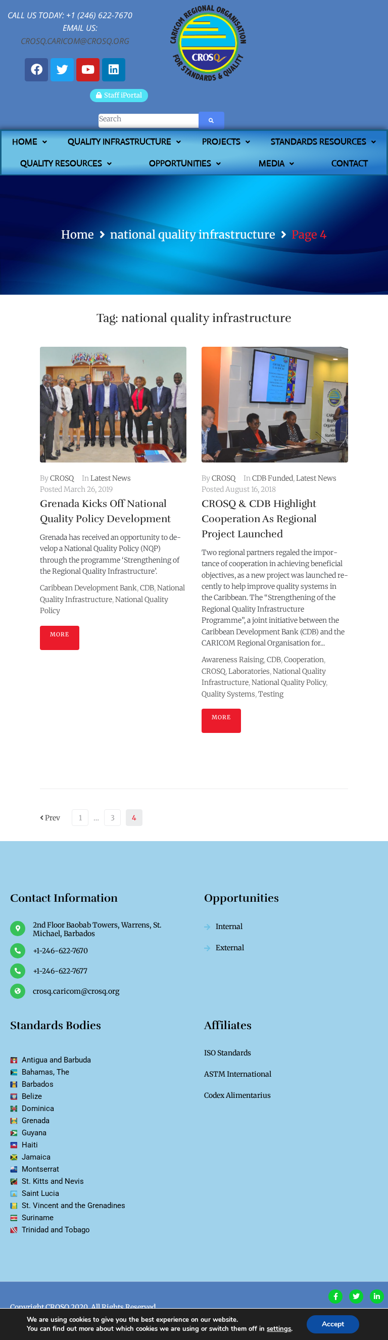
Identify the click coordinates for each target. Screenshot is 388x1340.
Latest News (110, 478)
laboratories (249, 671)
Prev (50, 817)
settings (279, 1328)
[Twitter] (62, 69)
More (59, 634)
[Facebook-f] (335, 1296)
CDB (147, 587)
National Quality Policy (289, 682)
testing (270, 694)
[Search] (133, 120)
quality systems (228, 694)
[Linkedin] (113, 69)
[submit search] (211, 120)
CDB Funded (272, 478)
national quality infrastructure (192, 234)
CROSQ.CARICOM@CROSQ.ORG (75, 41)
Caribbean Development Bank (88, 587)
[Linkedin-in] (377, 1296)
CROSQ (62, 478)
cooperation (304, 659)
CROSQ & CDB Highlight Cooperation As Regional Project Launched (259, 518)
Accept (333, 1324)
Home (77, 234)
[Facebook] (36, 69)
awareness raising (233, 659)
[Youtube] (88, 69)
